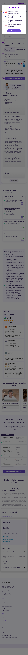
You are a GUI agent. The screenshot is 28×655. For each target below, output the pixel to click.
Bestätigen (14, 31)
